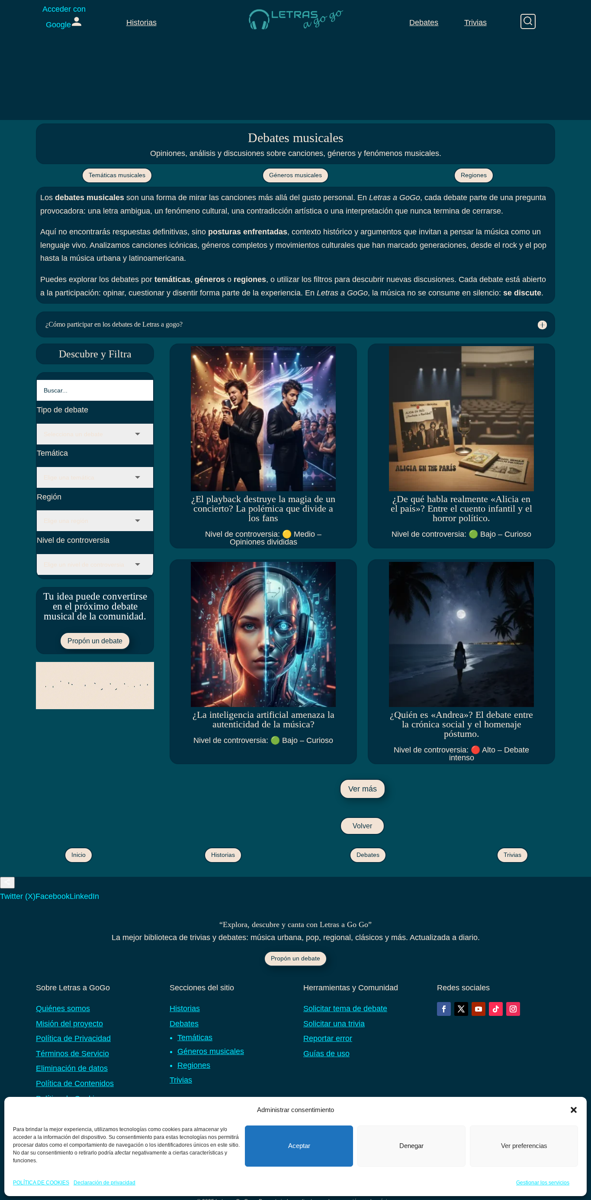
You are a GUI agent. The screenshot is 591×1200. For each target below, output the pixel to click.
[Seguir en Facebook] (444, 1009)
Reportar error (327, 1038)
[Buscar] (528, 21)
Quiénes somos (63, 1008)
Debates (423, 22)
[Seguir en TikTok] (496, 1009)
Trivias (475, 22)
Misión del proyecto (69, 1023)
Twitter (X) (17, 896)
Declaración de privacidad (104, 1182)
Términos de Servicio (72, 1053)
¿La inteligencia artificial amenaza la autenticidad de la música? (263, 719)
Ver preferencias (524, 1145)
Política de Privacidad (73, 1038)
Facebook (52, 896)
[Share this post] (7, 883)
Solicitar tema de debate (345, 1008)
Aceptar (299, 1145)
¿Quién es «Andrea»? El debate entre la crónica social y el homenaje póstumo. (461, 724)
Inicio (78, 854)
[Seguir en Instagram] (513, 1009)
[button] (573, 1110)
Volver (362, 826)
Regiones (474, 175)
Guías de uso (326, 1053)
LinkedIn (84, 896)
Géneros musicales (295, 175)
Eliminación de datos (72, 1068)
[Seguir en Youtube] (478, 1009)
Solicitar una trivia (334, 1023)
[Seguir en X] (461, 1009)
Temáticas (194, 1037)
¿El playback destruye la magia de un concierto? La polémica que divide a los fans (263, 508)
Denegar (411, 1145)
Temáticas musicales (117, 175)
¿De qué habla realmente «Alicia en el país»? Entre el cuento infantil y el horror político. (461, 508)
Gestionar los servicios (542, 1182)
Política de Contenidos (75, 1083)
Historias (141, 22)
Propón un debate (94, 641)
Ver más (362, 789)
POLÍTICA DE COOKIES (41, 1182)
